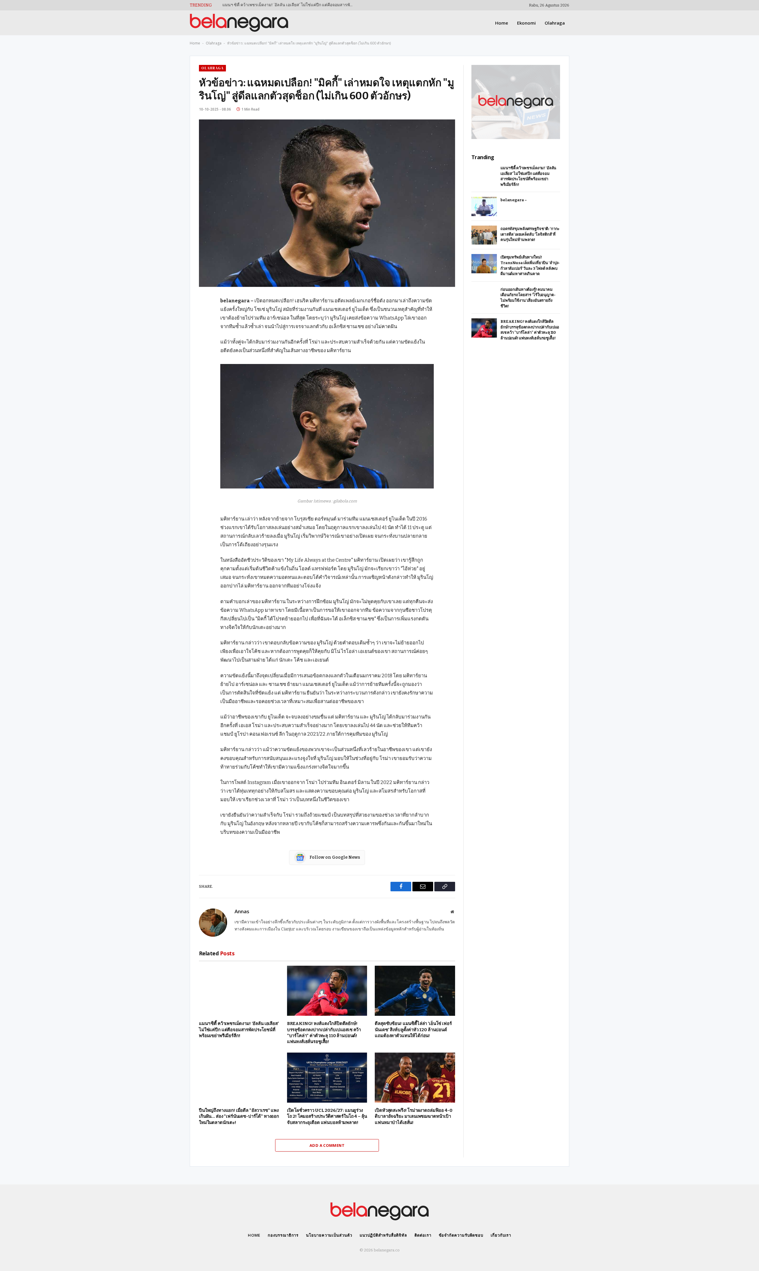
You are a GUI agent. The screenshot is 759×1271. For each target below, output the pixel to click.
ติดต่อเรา (422, 1235)
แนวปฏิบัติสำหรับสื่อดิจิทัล (383, 1235)
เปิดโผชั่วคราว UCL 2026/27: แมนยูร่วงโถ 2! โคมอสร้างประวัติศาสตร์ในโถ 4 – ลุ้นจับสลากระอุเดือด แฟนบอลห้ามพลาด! (327, 1116)
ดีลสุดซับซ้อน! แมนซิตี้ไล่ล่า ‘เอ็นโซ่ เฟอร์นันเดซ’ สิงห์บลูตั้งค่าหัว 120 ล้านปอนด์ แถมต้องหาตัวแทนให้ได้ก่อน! (413, 1029)
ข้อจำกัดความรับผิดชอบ (461, 1235)
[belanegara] (239, 23)
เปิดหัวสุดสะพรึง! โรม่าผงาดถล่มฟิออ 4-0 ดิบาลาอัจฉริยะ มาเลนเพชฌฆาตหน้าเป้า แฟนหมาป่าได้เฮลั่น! (413, 1116)
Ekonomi (526, 23)
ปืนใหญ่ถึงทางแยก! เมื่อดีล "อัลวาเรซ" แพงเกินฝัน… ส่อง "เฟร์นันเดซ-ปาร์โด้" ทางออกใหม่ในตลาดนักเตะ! (239, 1116)
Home (501, 23)
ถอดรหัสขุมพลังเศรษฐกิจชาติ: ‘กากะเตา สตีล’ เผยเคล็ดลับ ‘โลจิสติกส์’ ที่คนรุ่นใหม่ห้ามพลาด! (529, 234)
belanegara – (235, 4)
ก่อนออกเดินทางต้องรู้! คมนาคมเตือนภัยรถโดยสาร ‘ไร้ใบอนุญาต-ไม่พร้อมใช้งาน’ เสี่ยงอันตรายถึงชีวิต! (528, 297)
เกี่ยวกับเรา (501, 1235)
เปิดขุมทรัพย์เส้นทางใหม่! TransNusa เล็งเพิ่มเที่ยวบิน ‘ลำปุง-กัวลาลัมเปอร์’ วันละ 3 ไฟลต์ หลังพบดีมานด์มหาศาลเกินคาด (530, 265)
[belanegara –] (484, 206)
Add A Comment (327, 1145)
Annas (242, 911)
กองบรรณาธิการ (283, 1235)
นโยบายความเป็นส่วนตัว (329, 1235)
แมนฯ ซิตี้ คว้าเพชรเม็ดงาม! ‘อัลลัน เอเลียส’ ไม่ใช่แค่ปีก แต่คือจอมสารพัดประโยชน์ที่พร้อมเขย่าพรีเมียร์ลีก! (239, 1029)
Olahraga (555, 23)
